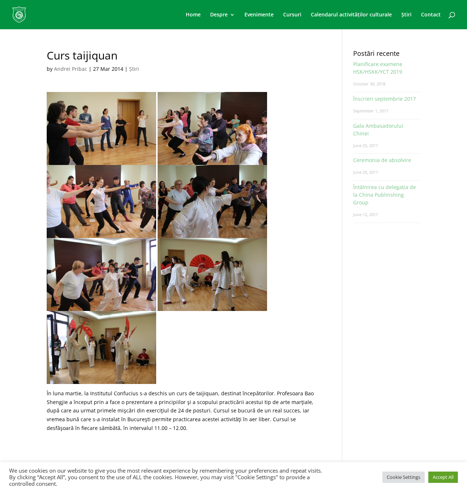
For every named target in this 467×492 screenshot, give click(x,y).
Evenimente (259, 15)
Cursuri (292, 15)
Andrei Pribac (70, 68)
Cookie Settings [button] (403, 477)
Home (193, 15)
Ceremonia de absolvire (382, 160)
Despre (219, 15)
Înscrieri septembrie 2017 (384, 98)
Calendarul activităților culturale (351, 15)
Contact (431, 15)
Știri (406, 15)
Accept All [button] (443, 477)
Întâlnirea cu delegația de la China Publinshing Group (384, 195)
